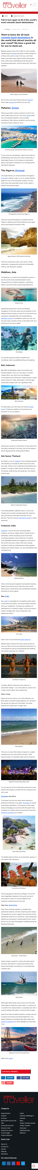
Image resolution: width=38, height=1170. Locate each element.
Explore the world (7, 1130)
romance (11, 102)
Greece (15, 107)
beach (15, 53)
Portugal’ (4, 178)
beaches (30, 100)
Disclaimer (4, 1154)
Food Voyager (5, 1133)
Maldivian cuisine (6, 318)
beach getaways (25, 639)
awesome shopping (7, 1022)
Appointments (5, 1113)
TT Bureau (7, 29)
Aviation (3, 1116)
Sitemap (3, 1151)
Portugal (20, 170)
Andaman (4, 531)
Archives (4, 1118)
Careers (3, 1149)
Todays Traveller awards (27, 1123)
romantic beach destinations (15, 37)
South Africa (13, 905)
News (21, 1121)
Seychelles (4, 796)
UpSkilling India (25, 1130)
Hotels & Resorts (6, 1135)
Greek (29, 115)
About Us (4, 1144)
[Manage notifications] (33, 1165)
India (7, 596)
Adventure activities (7, 813)
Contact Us (4, 1146)
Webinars (23, 1133)
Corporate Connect (7, 1125)
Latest (11, 1058)
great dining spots (24, 518)
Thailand (17, 461)
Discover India (5, 1128)
